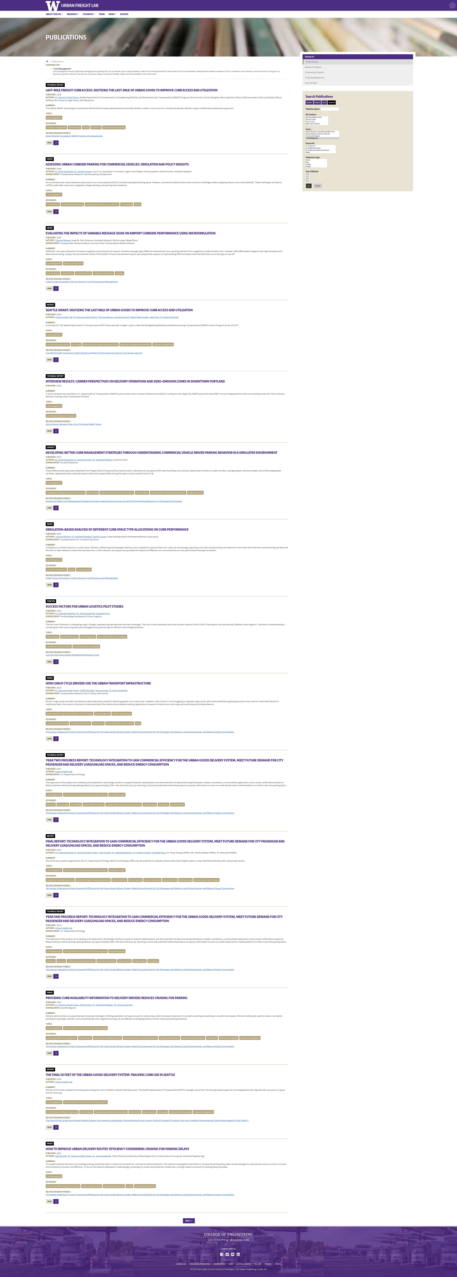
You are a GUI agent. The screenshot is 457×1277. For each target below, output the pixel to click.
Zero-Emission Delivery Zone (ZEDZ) (61, 416)
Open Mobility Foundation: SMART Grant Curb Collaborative (74, 136)
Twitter (228, 1253)
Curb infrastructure (83, 273)
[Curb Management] (322, 138)
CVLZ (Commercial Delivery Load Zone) (62, 1112)
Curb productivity (84, 569)
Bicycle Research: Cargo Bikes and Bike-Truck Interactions (69, 714)
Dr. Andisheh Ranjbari (103, 459)
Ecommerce (96, 127)
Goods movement (119, 880)
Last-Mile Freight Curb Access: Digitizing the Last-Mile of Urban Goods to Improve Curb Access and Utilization (131, 90)
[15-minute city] (321, 146)
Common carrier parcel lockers (59, 646)
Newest (309, 102)
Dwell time (51, 804)
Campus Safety (244, 1263)
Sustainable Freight (117, 795)
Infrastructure (98, 723)
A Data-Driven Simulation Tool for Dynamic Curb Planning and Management (82, 281)
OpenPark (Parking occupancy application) (93, 880)
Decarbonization (177, 804)
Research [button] (72, 14)
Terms (278, 1263)
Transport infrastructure (80, 723)
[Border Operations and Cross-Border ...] (322, 134)
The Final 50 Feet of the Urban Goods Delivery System (85, 795)
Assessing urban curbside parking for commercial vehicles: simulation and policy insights (117, 164)
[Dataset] (316, 166)
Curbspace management (56, 127)
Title (324, 102)
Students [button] (88, 14)
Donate (124, 14)
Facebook (222, 1253)
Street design (92, 493)
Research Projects (313, 67)
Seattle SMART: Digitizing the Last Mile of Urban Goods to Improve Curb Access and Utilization (119, 310)
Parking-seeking (149, 804)
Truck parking (126, 204)
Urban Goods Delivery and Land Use (112, 637)
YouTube (233, 1253)
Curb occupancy (53, 273)
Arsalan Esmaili (121, 317)
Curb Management (54, 118)
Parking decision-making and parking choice (100, 344)
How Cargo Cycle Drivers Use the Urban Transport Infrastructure (98, 683)
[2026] (308, 174)
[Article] (316, 160)
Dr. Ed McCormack (83, 171)
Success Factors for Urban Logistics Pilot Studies (84, 606)
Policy (138, 723)
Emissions (119, 273)
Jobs (231, 1263)
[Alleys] (321, 152)
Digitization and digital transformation (135, 344)
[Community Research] (322, 136)
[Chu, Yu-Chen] (317, 121)
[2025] (308, 176)
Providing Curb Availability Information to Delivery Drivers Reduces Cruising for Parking (116, 998)
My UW (257, 1263)
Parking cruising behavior (169, 1038)
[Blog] (316, 162)
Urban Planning (53, 637)
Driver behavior (85, 1038)
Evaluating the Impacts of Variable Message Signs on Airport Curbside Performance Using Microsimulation (131, 233)
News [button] (112, 14)
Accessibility (219, 1263)
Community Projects (314, 72)
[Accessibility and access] (321, 148)
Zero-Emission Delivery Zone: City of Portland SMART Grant (73, 424)
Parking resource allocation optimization (111, 1112)
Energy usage (62, 804)
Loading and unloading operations (60, 880)
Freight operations (195, 493)
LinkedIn (239, 1253)
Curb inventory (67, 273)
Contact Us (181, 1263)
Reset (317, 186)
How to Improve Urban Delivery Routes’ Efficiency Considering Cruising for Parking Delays (117, 1149)
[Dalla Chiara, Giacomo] (317, 124)
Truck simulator (53, 204)
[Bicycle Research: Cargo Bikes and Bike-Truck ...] (322, 132)
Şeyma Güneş (99, 536)
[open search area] (452, 5)
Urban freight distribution (93, 804)
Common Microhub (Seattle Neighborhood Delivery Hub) (72, 655)
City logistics (163, 804)
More (49, 143)
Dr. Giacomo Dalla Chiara (67, 97)
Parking (86, 127)
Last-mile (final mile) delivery (58, 344)
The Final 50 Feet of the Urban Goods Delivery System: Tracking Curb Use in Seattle (110, 1075)
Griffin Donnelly (87, 690)
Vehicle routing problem (91, 1186)
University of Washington (53, 5)
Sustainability (76, 804)
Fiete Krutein (105, 852)
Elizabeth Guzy (103, 613)
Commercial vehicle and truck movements (102, 204)
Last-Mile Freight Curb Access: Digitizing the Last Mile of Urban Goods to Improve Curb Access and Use (94, 353)
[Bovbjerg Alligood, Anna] (317, 117)
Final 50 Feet (212, 1038)
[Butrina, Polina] (317, 119)
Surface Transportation (73, 263)
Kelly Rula (154, 317)
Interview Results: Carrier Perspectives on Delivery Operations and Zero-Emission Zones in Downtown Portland (135, 381)
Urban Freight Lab (79, 5)
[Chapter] (316, 164)
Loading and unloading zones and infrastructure (66, 493)
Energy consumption (152, 880)
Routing (129, 1186)
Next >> (188, 1220)
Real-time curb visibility (106, 961)
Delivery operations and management (62, 1038)
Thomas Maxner (63, 240)
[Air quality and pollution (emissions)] (321, 150)
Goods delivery (74, 127)
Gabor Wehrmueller (139, 317)
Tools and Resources (314, 77)
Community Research (69, 637)
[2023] (308, 180)
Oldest (317, 102)
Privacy (268, 1263)
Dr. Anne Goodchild (64, 171)
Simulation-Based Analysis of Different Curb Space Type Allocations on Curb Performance (117, 529)
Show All (332, 102)
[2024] (308, 178)
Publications (312, 61)
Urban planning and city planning (86, 646)
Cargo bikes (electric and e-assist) (119, 723)
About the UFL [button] (53, 14)
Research (309, 56)
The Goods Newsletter (199, 1263)
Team (102, 14)
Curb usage (76, 344)
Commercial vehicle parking (114, 127)
